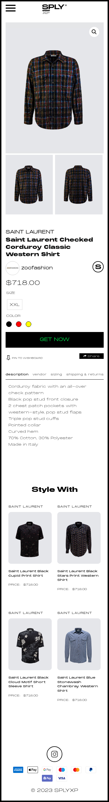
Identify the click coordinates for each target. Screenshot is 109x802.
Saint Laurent (30, 232)
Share (92, 356)
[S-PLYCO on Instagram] (54, 754)
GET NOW (55, 339)
